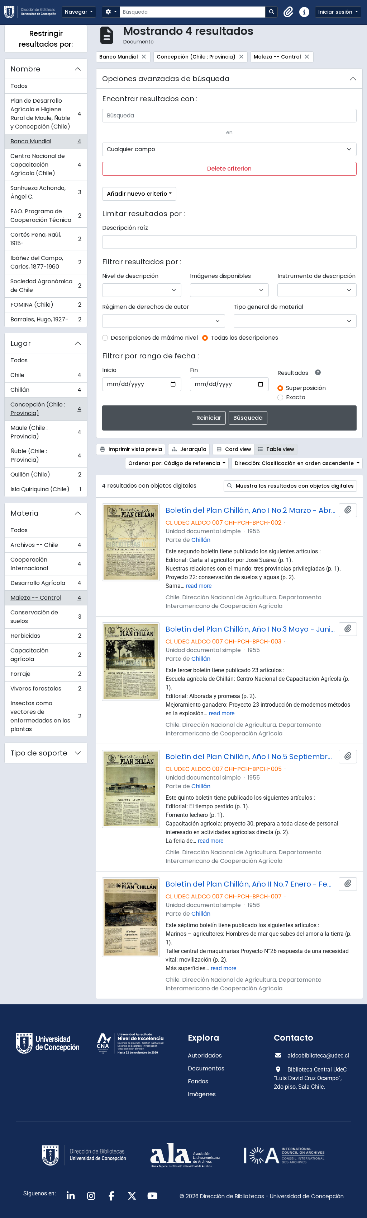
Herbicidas (45, 637)
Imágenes (202, 1094)
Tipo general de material (268, 307)
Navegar (77, 11)
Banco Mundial (45, 143)
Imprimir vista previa (134, 449)
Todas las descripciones (244, 338)
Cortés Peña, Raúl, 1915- (45, 239)
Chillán (45, 392)
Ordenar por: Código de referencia (174, 463)
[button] (288, 12)
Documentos (206, 1068)
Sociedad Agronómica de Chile (45, 285)
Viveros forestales (45, 690)
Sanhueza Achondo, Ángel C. (45, 192)
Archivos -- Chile (45, 547)
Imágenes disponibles (220, 276)
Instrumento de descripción (316, 276)
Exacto (295, 397)
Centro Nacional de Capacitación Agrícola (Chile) (45, 164)
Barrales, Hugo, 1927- (45, 321)
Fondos (198, 1081)
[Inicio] (33, 12)
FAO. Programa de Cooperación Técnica (45, 215)
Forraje (45, 676)
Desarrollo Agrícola (45, 585)
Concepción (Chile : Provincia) (45, 408)
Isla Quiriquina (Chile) (45, 491)
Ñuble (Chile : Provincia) (45, 455)
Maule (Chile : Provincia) (45, 432)
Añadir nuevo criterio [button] (137, 194)
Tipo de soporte (38, 753)
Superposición (306, 388)
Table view (279, 449)
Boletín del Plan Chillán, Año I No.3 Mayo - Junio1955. (251, 629)
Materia (24, 513)
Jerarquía (192, 449)
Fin (194, 370)
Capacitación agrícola (45, 654)
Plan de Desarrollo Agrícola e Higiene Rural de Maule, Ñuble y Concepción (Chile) (45, 114)
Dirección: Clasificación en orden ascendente (295, 463)
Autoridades (205, 1055)
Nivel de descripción (130, 276)
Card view (237, 449)
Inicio (109, 370)
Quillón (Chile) (45, 476)
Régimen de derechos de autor (145, 307)
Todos (19, 86)
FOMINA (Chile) (45, 306)
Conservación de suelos (45, 616)
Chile (45, 377)
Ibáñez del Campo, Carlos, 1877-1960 (45, 262)
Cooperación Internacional (45, 563)
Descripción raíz (125, 228)
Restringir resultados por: (46, 38)
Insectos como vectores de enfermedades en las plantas (45, 716)
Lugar (20, 343)
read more (198, 585)
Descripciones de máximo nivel (154, 338)
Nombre (25, 69)
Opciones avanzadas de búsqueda (166, 79)
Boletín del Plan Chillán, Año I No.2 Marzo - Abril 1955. (251, 510)
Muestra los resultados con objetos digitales (294, 485)
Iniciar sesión (336, 11)
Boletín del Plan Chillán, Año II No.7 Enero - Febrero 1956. (251, 884)
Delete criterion (229, 168)
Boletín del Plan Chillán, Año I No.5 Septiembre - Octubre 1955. (251, 756)
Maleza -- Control (45, 599)
